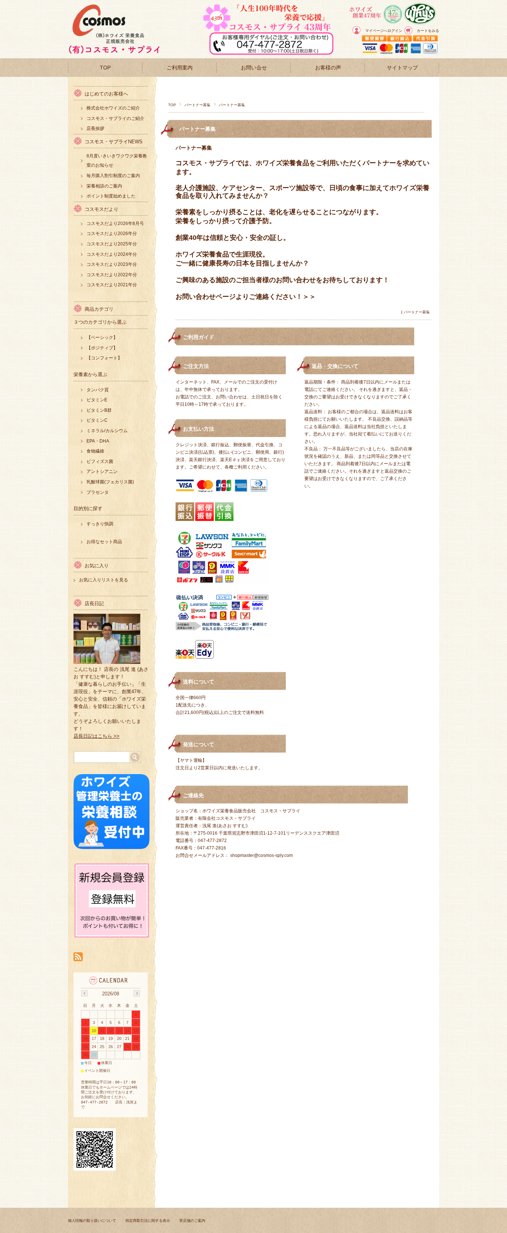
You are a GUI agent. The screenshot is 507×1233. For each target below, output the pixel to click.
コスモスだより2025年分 (111, 244)
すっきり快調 (99, 523)
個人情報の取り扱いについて (92, 1221)
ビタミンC (97, 420)
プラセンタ (97, 492)
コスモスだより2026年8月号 (115, 223)
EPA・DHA (97, 441)
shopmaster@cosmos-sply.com (261, 855)
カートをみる (428, 31)
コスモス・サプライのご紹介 (115, 118)
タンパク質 (97, 389)
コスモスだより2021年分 (111, 284)
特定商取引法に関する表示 (147, 1221)
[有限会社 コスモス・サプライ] (114, 52)
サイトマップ (402, 68)
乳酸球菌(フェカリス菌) (110, 482)
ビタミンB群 (99, 410)
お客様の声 (328, 68)
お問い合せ (254, 68)
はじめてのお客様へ (106, 94)
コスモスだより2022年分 (111, 274)
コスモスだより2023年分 (111, 264)
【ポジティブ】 (102, 347)
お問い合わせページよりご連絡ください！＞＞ (246, 296)
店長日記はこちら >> (96, 736)
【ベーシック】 (102, 337)
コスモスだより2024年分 (111, 254)
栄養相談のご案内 (104, 186)
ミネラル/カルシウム (107, 430)
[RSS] (78, 957)
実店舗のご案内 (192, 1221)
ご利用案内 (180, 68)
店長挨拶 (95, 128)
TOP (105, 68)
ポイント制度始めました (110, 196)
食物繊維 (95, 451)
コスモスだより (101, 209)
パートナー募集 (197, 105)
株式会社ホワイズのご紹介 (113, 108)
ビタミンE (96, 399)
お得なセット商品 (104, 541)
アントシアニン (102, 471)
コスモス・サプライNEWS (114, 141)
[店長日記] (106, 662)
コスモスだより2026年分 (111, 233)
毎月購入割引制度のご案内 (113, 175)
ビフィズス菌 (99, 461)
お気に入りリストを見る (103, 580)
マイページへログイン (383, 31)
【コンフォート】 (104, 358)
